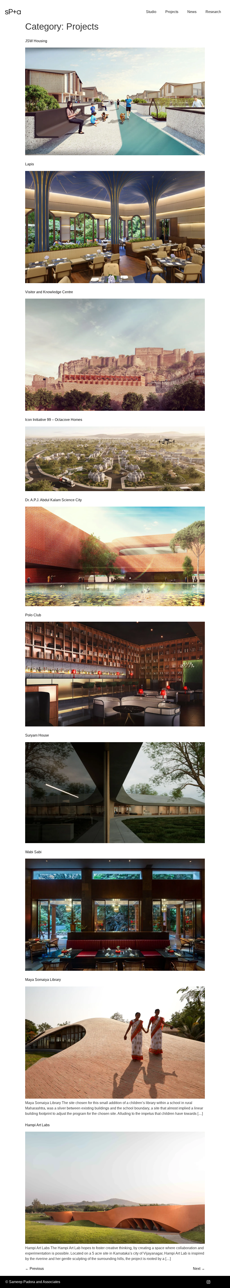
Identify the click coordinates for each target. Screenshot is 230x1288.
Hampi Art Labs (37, 1125)
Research (213, 12)
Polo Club (33, 615)
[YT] (218, 1282)
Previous (34, 1269)
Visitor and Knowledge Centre (49, 292)
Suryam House (37, 735)
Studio (151, 12)
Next (199, 1269)
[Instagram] (208, 1282)
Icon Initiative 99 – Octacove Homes (53, 420)
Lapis (29, 164)
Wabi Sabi (33, 852)
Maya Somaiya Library (43, 980)
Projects (171, 12)
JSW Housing (36, 41)
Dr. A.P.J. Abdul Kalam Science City (53, 500)
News (192, 12)
